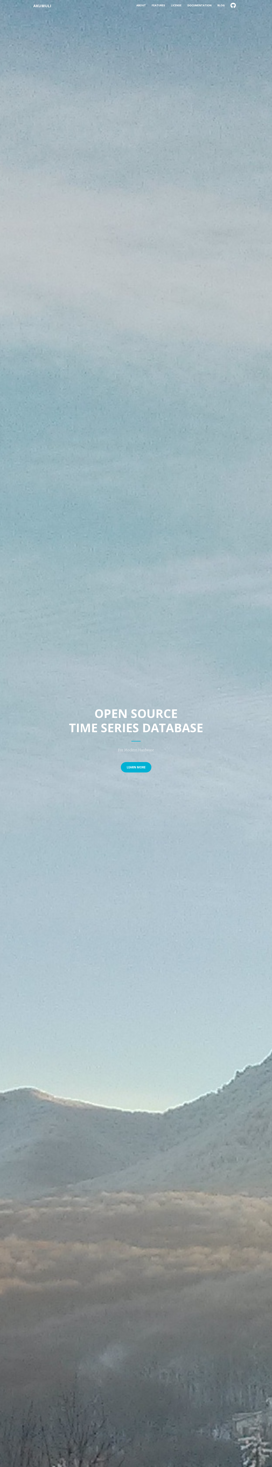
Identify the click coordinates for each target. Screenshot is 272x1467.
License (176, 5)
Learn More (136, 767)
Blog (221, 5)
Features (158, 5)
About (141, 5)
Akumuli (42, 5)
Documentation (199, 5)
